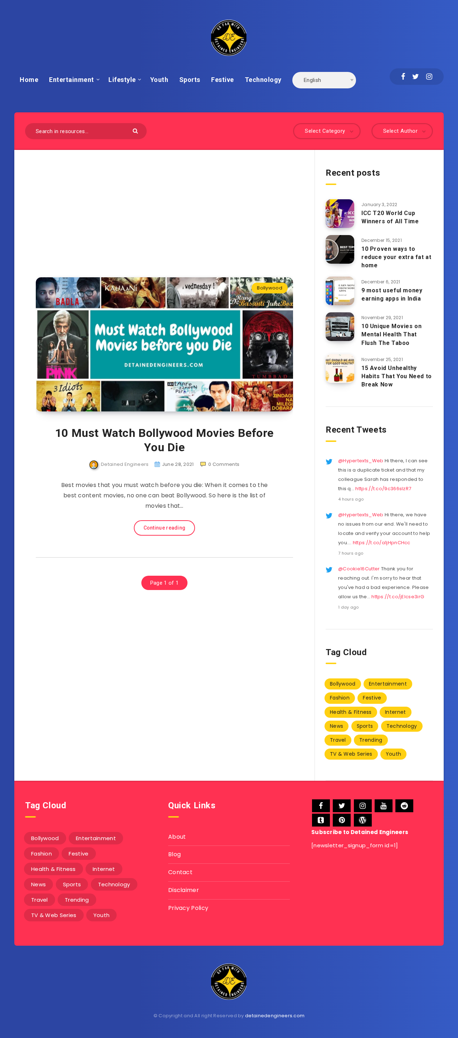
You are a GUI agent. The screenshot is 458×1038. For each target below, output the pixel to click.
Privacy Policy (188, 908)
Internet (395, 712)
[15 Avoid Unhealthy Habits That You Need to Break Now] (340, 368)
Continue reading (164, 528)
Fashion (340, 697)
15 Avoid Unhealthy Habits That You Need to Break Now (396, 376)
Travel (338, 740)
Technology (263, 79)
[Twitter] (415, 76)
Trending (370, 740)
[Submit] (136, 130)
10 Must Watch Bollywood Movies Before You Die (164, 440)
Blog (174, 854)
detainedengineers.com (274, 1015)
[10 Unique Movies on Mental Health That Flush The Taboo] (340, 326)
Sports (189, 79)
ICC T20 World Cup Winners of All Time (390, 217)
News (336, 726)
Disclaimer (183, 890)
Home (29, 79)
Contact (180, 872)
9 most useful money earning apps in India (391, 294)
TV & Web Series (351, 753)
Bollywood (269, 287)
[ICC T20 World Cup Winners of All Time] (340, 213)
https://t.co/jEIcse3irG (397, 596)
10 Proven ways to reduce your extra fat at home (396, 257)
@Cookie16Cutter (359, 568)
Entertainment (71, 79)
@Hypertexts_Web (361, 460)
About (177, 837)
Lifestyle (122, 79)
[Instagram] (429, 76)
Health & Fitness (351, 712)
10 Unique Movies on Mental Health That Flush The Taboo (391, 334)
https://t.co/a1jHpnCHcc (381, 542)
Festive (222, 79)
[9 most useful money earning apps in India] (340, 291)
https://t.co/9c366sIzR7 (383, 488)
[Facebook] (403, 76)
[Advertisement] (164, 203)
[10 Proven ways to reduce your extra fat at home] (340, 249)
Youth (159, 79)
